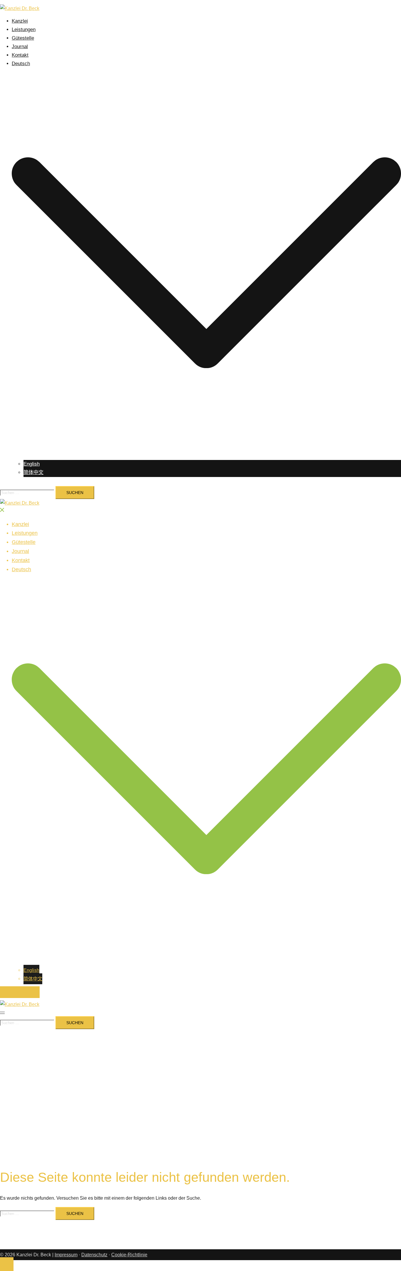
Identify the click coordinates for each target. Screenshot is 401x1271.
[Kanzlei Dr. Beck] (19, 8)
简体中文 (33, 472)
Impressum (66, 1254)
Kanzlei (20, 21)
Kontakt (20, 55)
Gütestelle (23, 38)
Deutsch (21, 63)
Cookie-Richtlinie (129, 1254)
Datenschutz (94, 1254)
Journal (20, 46)
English (31, 464)
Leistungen (24, 29)
